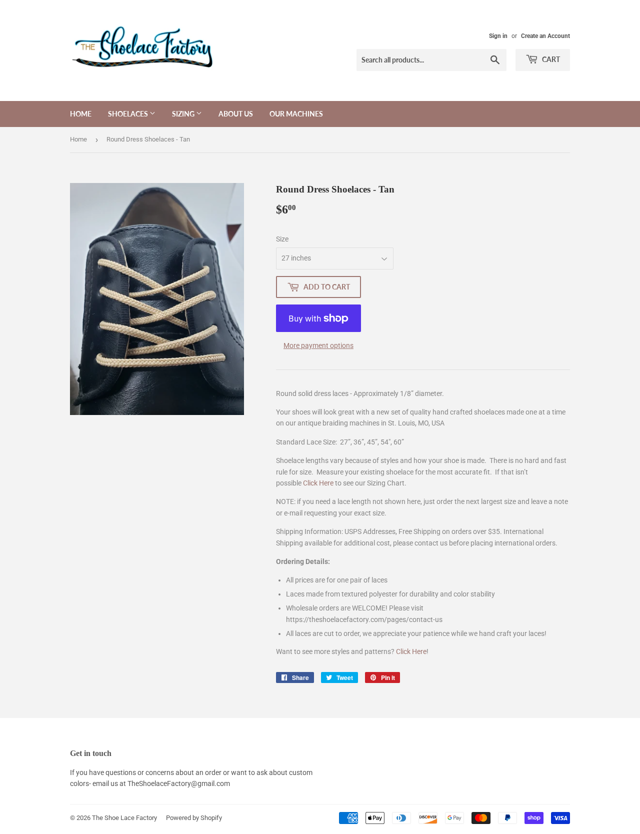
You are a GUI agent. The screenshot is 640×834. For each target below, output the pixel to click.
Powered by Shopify (194, 818)
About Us (235, 114)
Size (282, 239)
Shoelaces (129, 114)
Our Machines (296, 114)
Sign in (498, 36)
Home (81, 114)
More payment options (319, 346)
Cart (550, 59)
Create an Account (545, 36)
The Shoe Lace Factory (124, 818)
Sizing (184, 114)
